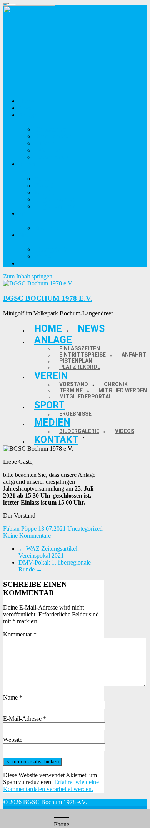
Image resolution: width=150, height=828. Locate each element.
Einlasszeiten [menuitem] (50, 129)
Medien (52, 422)
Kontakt (56, 439)
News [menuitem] (25, 108)
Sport (49, 405)
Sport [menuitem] (25, 213)
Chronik (116, 384)
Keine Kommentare (27, 535)
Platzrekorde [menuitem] (51, 157)
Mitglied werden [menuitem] (55, 199)
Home (48, 328)
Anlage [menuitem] (27, 115)
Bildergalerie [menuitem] (50, 249)
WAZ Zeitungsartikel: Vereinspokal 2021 (48, 552)
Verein (51, 375)
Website (12, 739)
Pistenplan (75, 361)
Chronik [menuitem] (45, 185)
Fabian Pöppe (20, 528)
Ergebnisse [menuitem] (48, 228)
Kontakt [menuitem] (29, 263)
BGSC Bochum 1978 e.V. (47, 298)
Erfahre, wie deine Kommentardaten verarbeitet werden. (51, 785)
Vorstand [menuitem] (46, 178)
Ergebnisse (75, 414)
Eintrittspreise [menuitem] (52, 136)
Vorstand (73, 384)
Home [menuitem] (26, 101)
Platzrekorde (79, 367)
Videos (124, 431)
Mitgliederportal (85, 396)
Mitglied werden (122, 390)
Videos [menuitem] (42, 256)
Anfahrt (134, 355)
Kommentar (20, 634)
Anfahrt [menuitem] (44, 143)
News (91, 328)
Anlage (53, 339)
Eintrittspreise (82, 355)
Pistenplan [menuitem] (47, 150)
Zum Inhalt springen (27, 276)
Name (12, 697)
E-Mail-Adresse (24, 718)
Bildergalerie (79, 431)
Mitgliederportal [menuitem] (55, 206)
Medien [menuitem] (28, 235)
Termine (71, 390)
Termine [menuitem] (45, 192)
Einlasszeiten (79, 348)
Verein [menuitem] (27, 164)
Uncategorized (85, 528)
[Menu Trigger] (6, 4)
